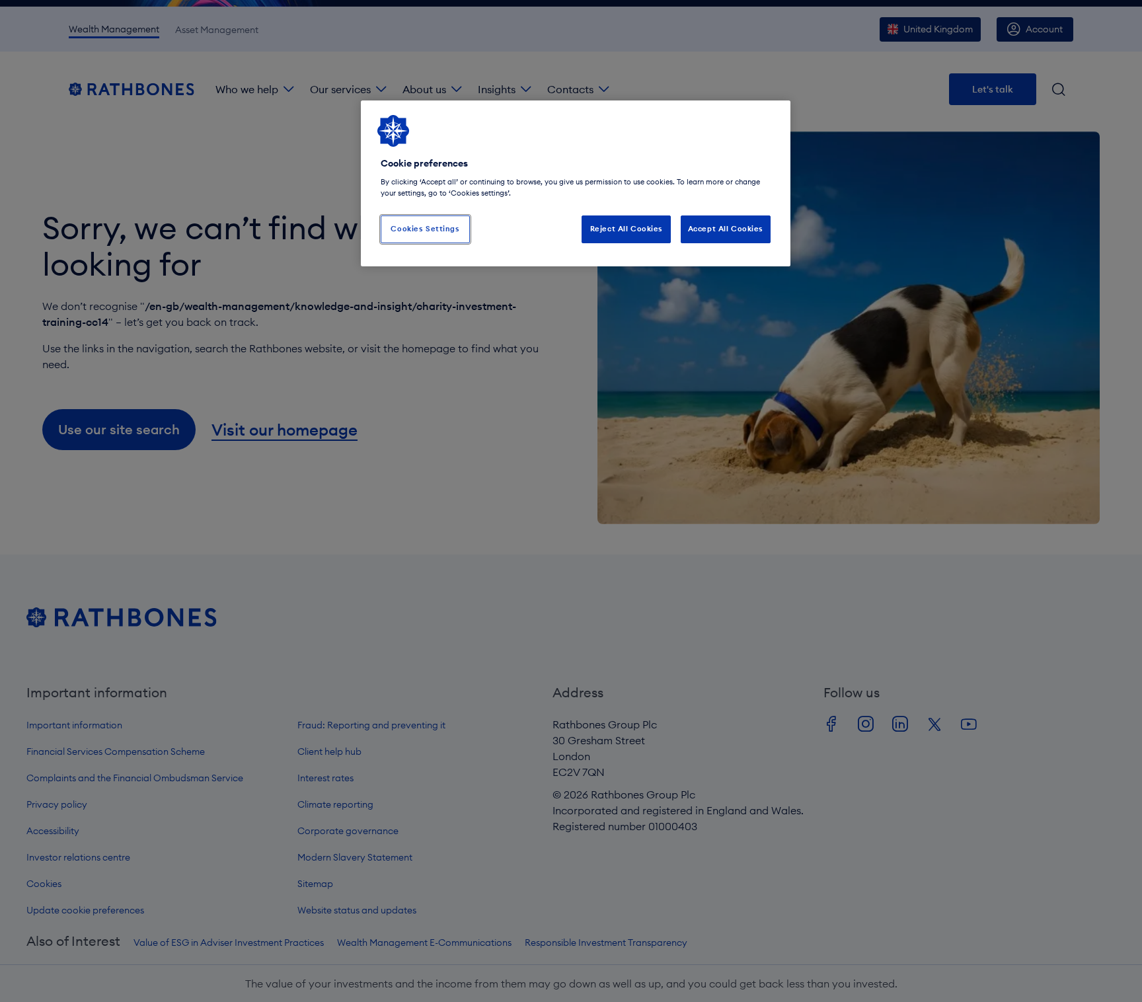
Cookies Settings (425, 228)
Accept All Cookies (725, 228)
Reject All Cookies (626, 228)
